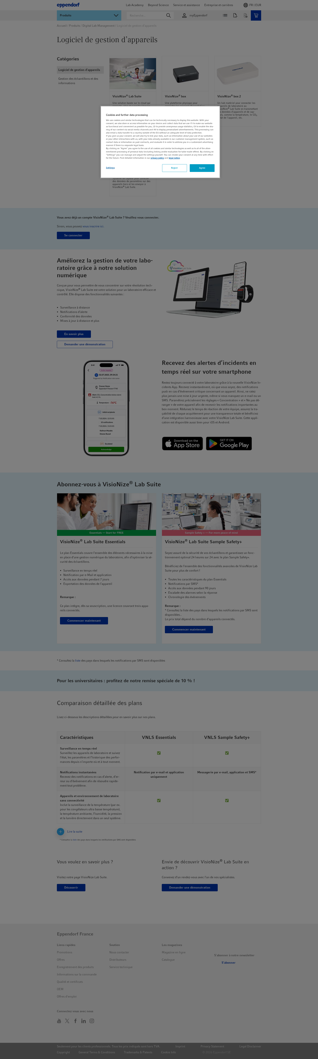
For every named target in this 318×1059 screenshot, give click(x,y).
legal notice (174, 158)
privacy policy (157, 158)
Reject (174, 168)
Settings (110, 167)
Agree (202, 168)
